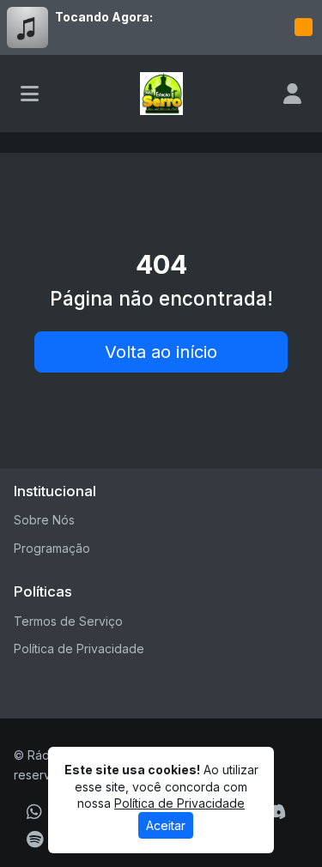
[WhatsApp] (34, 812)
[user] (292, 93)
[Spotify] (35, 839)
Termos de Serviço (68, 621)
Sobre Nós (44, 519)
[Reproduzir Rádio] (303, 27)
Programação (52, 548)
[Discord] (275, 812)
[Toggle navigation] (29, 93)
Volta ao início (161, 352)
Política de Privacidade (79, 648)
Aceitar (165, 825)
